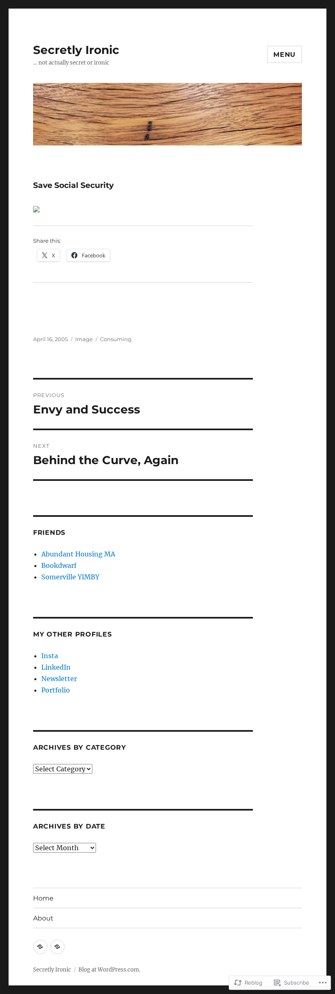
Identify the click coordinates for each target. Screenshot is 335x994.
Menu (284, 54)
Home (43, 898)
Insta (49, 656)
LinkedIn (56, 667)
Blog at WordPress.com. (109, 969)
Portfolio (55, 690)
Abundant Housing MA (78, 554)
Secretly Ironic (76, 50)
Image (84, 339)
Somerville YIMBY (70, 577)
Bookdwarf (58, 565)
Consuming (116, 339)
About (43, 918)
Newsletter (59, 679)
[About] (57, 947)
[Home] (40, 947)
